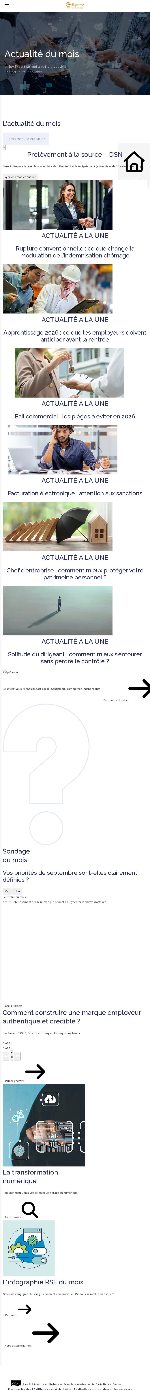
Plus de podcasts (15, 1081)
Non (17, 891)
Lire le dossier (13, 1217)
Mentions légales (19, 1389)
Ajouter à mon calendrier (20, 177)
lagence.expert (124, 1389)
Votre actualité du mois (18, 1345)
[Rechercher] (4, 147)
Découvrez (11, 1315)
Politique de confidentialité (53, 1389)
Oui (7, 891)
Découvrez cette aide (115, 700)
